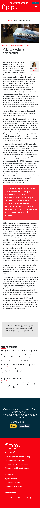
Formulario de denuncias (14, 486)
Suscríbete (24, 426)
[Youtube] (22, 3)
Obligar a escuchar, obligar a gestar (20, 356)
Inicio (2, 20)
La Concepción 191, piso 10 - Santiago (18, 457)
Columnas (9, 20)
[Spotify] (11, 3)
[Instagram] (24, 3)
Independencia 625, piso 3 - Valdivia (17, 468)
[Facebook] (16, 3)
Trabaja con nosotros (13, 482)
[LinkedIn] (14, 3)
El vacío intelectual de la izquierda (20, 370)
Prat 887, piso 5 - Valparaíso (15, 460)
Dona (13, 426)
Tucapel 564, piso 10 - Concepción (17, 464)
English (35, 3)
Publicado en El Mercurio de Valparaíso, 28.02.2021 (16, 45)
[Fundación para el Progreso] (9, 7)
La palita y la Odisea (20, 384)
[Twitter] (19, 3)
